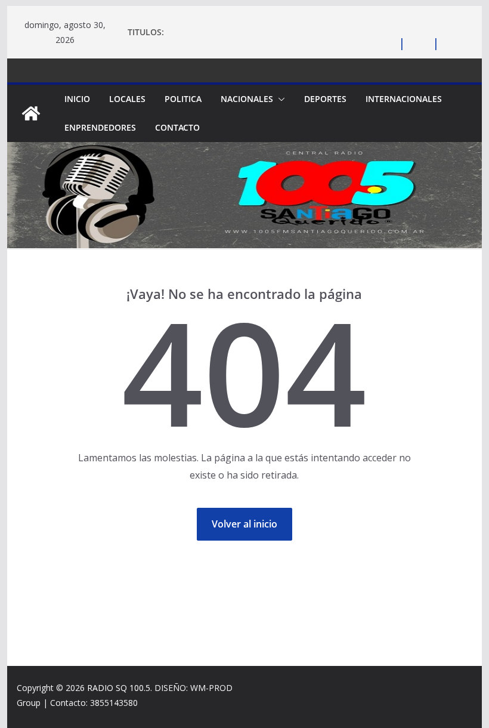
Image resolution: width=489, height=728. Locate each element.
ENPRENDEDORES (100, 127)
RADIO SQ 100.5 (118, 687)
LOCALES (127, 98)
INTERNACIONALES (404, 98)
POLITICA (183, 98)
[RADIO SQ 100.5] (31, 113)
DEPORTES (325, 98)
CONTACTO (177, 127)
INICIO (77, 98)
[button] (279, 99)
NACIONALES (247, 98)
